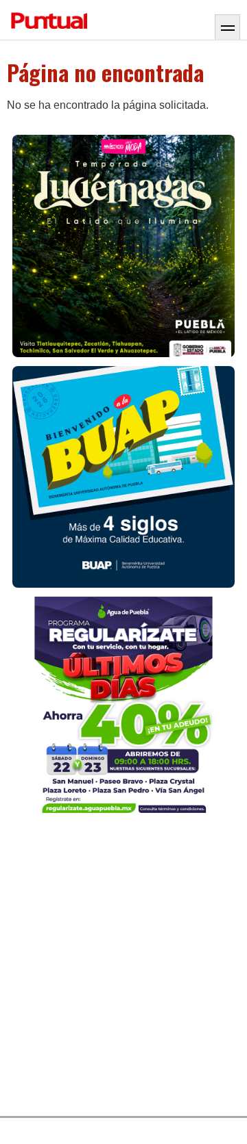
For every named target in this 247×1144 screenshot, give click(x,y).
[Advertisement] (123, 968)
